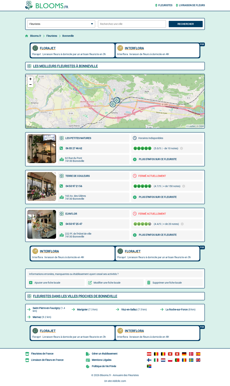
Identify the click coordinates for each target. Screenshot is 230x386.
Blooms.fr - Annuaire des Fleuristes (119, 375)
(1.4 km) (49, 309)
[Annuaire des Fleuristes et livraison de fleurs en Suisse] (177, 354)
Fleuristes (165, 5)
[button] (116, 100)
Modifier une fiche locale (107, 282)
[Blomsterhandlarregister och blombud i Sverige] (191, 360)
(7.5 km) (134, 309)
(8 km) (181, 309)
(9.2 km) (42, 317)
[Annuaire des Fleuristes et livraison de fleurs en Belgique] (156, 354)
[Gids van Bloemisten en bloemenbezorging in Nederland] (163, 360)
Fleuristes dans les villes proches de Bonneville (75, 296)
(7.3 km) (87, 309)
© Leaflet (190, 126)
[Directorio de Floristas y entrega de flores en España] (198, 354)
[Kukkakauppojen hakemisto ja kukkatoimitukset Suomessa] (149, 360)
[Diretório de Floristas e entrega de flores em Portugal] (177, 360)
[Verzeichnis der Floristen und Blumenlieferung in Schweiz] (170, 354)
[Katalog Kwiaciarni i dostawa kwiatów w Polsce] (170, 360)
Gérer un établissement (105, 353)
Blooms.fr (35, 35)
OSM (201, 126)
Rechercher (186, 24)
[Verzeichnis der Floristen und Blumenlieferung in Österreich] (149, 354)
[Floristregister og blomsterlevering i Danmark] (191, 354)
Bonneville (68, 35)
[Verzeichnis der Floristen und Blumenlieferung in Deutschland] (184, 354)
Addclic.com (119, 381)
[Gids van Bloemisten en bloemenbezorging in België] (163, 354)
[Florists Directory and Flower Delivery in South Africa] (149, 366)
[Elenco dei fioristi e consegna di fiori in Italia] (156, 360)
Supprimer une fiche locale (167, 282)
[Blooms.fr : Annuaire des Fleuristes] (47, 5)
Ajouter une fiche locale (47, 282)
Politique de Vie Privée (104, 366)
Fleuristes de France (42, 353)
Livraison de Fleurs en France (47, 359)
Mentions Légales (101, 359)
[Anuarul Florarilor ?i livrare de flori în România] (184, 360)
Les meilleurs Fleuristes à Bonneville (65, 66)
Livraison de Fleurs (192, 5)
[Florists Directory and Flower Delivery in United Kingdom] (198, 360)
